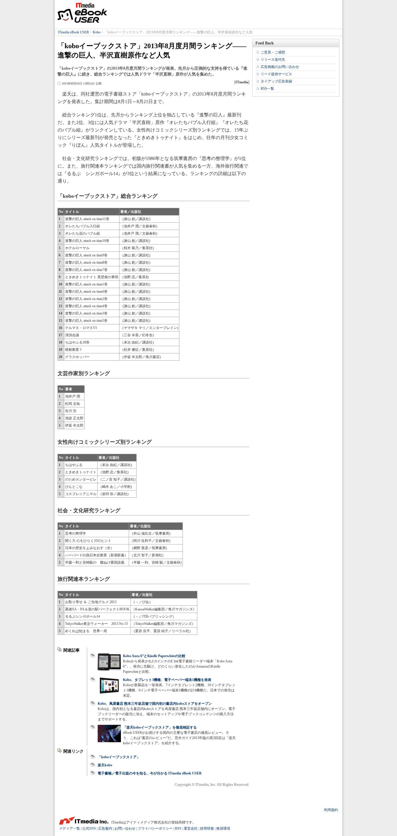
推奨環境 (223, 828)
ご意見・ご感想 (273, 52)
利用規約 (331, 810)
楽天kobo (105, 765)
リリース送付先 (273, 59)
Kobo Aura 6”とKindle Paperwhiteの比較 (154, 656)
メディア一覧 (69, 828)
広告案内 (105, 828)
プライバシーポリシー (155, 828)
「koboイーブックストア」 (119, 757)
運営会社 (191, 828)
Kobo (97, 32)
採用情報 (207, 828)
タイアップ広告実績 (276, 81)
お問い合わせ (125, 828)
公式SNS (89, 828)
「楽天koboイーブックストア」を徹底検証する (160, 727)
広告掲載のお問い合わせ (280, 67)
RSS (178, 828)
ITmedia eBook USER (82, 13)
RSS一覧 (267, 89)
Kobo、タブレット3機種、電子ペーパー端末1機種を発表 (167, 680)
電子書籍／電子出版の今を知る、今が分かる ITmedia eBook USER (150, 773)
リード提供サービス (276, 74)
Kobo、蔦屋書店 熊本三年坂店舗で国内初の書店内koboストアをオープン (155, 704)
